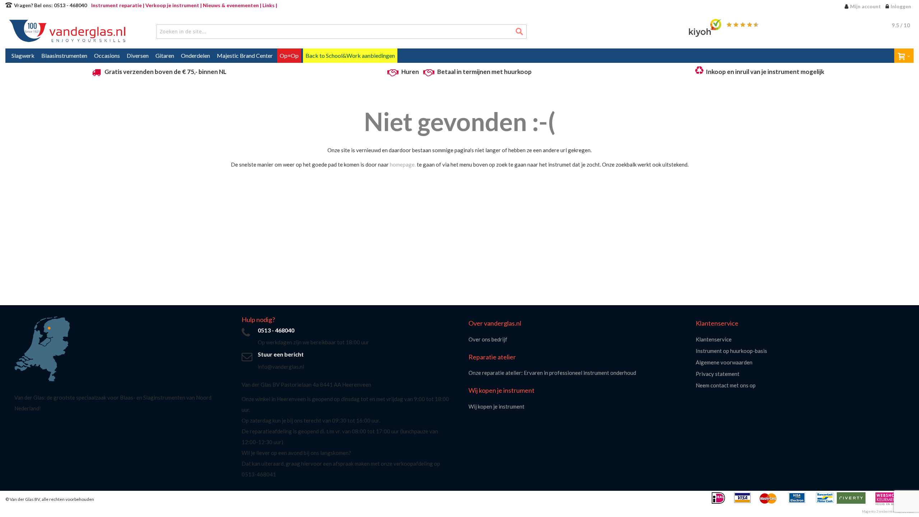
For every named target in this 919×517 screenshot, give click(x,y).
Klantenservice (714, 339)
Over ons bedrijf (487, 339)
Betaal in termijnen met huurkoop (484, 71)
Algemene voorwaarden (724, 362)
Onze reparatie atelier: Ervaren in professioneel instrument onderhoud (552, 372)
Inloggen (901, 6)
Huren (410, 71)
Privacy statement (718, 374)
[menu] (459, 55)
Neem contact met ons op (726, 385)
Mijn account (865, 6)
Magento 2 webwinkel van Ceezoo (888, 511)
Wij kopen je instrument (496, 406)
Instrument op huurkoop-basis (731, 351)
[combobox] (341, 31)
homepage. (403, 164)
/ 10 (901, 25)
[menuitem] (23, 55)
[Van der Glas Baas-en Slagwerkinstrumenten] (68, 32)
